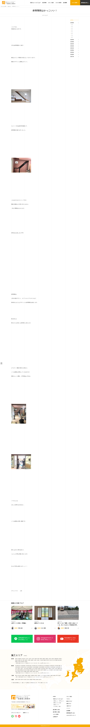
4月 (72, 30)
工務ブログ (9, 6)
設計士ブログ (69, 701)
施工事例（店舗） (56, 711)
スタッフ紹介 (69, 696)
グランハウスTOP (3, 6)
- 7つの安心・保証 (57, 706)
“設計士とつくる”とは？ (58, 698)
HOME (54, 696)
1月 (72, 24)
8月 (72, 37)
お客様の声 (55, 716)
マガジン (68, 698)
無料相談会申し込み (70, 712)
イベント (68, 708)
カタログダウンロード (71, 715)
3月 (72, 28)
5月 (72, 31)
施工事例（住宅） (56, 709)
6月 (72, 33)
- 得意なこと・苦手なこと (58, 700)
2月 (72, 26)
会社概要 (68, 710)
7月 (72, 35)
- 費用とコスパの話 (57, 702)
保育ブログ (68, 703)
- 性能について (56, 704)
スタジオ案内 (56, 714)
